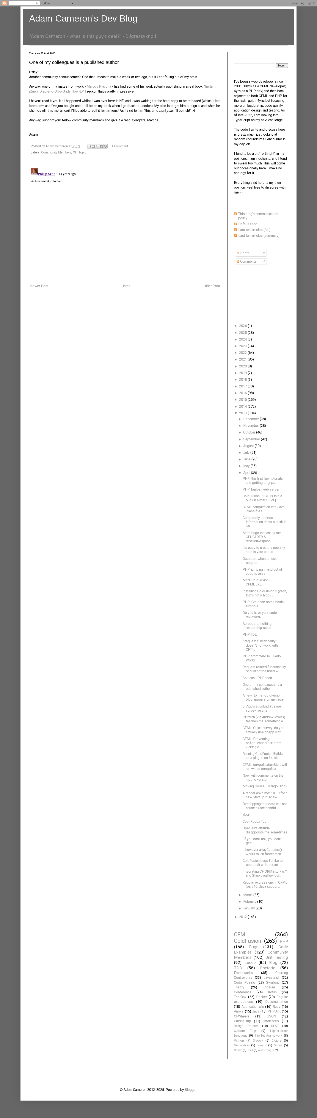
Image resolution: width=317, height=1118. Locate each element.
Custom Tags (245, 1031)
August (249, 446)
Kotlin (272, 992)
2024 (243, 339)
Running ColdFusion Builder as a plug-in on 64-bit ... (263, 756)
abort (246, 815)
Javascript (271, 978)
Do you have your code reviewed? (260, 615)
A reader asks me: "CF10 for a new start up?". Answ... (265, 795)
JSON (271, 1016)
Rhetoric (267, 967)
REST (275, 1026)
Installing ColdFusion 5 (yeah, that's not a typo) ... (265, 593)
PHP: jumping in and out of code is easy (262, 571)
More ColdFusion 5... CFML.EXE (258, 582)
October (249, 432)
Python (239, 1040)
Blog (273, 962)
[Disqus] (125, 220)
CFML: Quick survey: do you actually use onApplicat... (263, 730)
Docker (261, 997)
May (247, 466)
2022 (243, 353)
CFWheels (242, 1016)
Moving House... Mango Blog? (265, 786)
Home (125, 286)
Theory (239, 987)
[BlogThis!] (93, 146)
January (249, 908)
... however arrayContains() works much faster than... (263, 852)
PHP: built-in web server (261, 489)
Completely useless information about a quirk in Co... (264, 522)
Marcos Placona (99, 86)
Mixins (278, 1045)
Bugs (253, 946)
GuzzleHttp (242, 1021)
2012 (243, 917)
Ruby (276, 1007)
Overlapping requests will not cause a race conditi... (265, 806)
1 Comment (119, 146)
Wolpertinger (266, 1050)
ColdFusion (247, 941)
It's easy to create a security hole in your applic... (264, 550)
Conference (242, 992)
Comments (248, 261)
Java (255, 1011)
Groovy (258, 1040)
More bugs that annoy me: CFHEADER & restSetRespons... (262, 537)
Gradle (238, 1050)
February (250, 902)
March (248, 895)
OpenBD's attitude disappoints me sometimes (265, 830)
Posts (244, 253)
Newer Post (39, 286)
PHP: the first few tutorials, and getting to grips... (263, 481)
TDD (238, 967)
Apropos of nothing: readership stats (257, 626)
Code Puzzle (244, 982)
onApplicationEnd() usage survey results (262, 708)
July (246, 453)
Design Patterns (246, 1026)
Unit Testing (276, 957)
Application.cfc (253, 1007)
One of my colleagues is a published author (262, 687)
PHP (284, 941)
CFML (241, 934)
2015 (243, 400)
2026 (243, 326)
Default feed (247, 224)
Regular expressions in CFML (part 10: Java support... (265, 884)
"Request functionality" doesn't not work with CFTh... (260, 645)
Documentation (276, 1002)
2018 (243, 380)
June (247, 459)
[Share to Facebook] (101, 146)
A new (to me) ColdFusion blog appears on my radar (263, 697)
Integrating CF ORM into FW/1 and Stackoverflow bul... (265, 873)
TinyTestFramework (268, 1035)
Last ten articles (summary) (258, 236)
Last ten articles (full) (254, 230)
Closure (269, 987)
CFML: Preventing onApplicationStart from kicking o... (262, 743)
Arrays (239, 1011)
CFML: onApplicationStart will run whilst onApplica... (265, 767)
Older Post (212, 286)
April (247, 473)
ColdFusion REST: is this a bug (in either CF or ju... (262, 498)
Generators (242, 1045)
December (251, 419)
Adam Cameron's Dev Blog (83, 18)
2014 (243, 406)
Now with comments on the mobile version (263, 777)
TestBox (240, 997)
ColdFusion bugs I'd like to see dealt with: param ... (263, 863)
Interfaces (271, 1021)
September (252, 439)
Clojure (276, 1040)
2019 (243, 373)
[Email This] (89, 146)
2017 (243, 386)
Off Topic (79, 152)
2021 (243, 359)
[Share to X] (97, 146)
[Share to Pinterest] (105, 146)
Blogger (190, 1090)
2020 (243, 366)
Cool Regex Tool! (255, 821)
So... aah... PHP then (257, 678)
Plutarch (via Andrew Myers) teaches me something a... (264, 719)
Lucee (250, 962)
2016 (243, 393)
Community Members (56, 152)
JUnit (250, 1050)
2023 (243, 346)
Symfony (272, 982)
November (251, 426)
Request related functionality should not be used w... (264, 669)
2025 (243, 333)
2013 (243, 413)
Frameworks (243, 973)
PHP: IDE (250, 634)
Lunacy (262, 1045)
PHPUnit (274, 1011)
